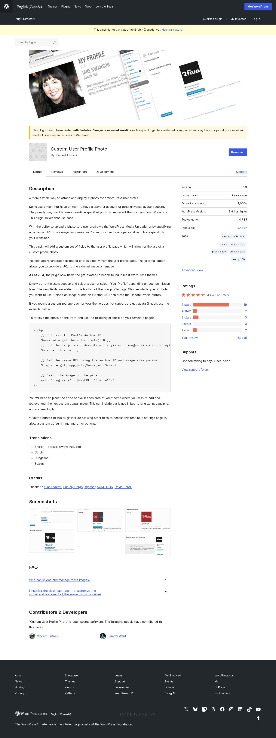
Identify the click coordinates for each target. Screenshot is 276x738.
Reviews (57, 172)
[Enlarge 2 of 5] (69, 534)
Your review (190, 338)
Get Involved (173, 675)
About (19, 675)
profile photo (219, 251)
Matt (217, 681)
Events (169, 681)
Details (37, 172)
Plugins (69, 687)
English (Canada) (61, 714)
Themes (70, 681)
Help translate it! (172, 29)
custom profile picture (233, 244)
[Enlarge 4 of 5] (165, 513)
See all (242, 338)
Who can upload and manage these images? (59, 580)
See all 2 (242, 227)
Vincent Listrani (66, 155)
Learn (118, 675)
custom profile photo (233, 236)
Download (237, 152)
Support (241, 172)
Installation (79, 172)
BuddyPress (222, 693)
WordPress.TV (124, 693)
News (18, 681)
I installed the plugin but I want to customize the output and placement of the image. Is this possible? (65, 592)
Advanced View (192, 270)
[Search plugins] (55, 42)
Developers (122, 687)
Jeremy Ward (117, 636)
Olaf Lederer (52, 487)
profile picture (237, 251)
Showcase (71, 675)
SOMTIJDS (105, 487)
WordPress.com (224, 675)
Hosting (20, 687)
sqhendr (89, 487)
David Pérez (123, 487)
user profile (238, 259)
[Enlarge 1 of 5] (69, 513)
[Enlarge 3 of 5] (117, 513)
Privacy (19, 693)
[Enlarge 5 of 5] (165, 540)
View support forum (195, 369)
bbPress (220, 687)
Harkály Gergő (73, 487)
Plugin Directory (25, 18)
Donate (169, 687)
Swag (170, 693)
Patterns (70, 693)
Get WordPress (258, 6)
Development (105, 172)
